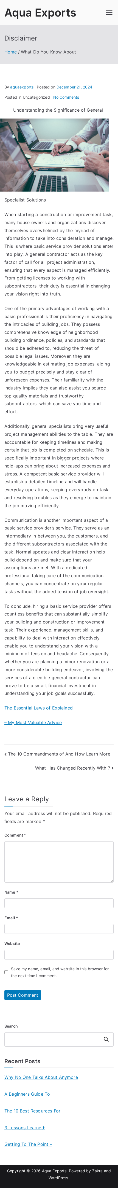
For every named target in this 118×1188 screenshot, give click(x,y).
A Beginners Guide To (27, 1094)
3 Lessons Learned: (24, 1127)
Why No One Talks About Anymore (41, 1077)
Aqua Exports (40, 12)
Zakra (97, 1170)
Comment (15, 835)
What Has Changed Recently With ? (72, 768)
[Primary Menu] (109, 13)
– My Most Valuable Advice (33, 722)
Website (12, 943)
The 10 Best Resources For (32, 1111)
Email (11, 917)
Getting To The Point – (28, 1144)
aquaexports (21, 87)
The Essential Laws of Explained (38, 708)
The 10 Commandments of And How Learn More (59, 754)
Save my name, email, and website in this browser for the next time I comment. (60, 972)
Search (11, 1026)
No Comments (66, 97)
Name (11, 892)
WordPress (58, 1177)
